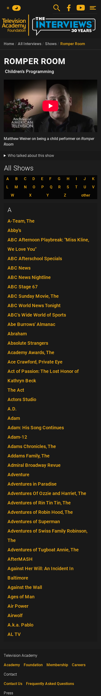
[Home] (50, 27)
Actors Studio (22, 399)
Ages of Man (21, 596)
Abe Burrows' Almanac (31, 324)
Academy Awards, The (31, 352)
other (85, 195)
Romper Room (72, 44)
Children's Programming (29, 71)
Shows (51, 44)
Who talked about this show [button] (31, 155)
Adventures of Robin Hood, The (40, 512)
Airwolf (15, 615)
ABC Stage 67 (23, 287)
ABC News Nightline (29, 277)
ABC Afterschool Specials (35, 258)
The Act (16, 390)
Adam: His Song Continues (36, 427)
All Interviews (29, 44)
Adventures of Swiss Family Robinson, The (47, 535)
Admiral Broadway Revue (34, 465)
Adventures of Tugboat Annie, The (43, 550)
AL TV (14, 634)
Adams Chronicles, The (32, 446)
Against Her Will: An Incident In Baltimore (41, 573)
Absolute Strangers (28, 343)
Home (9, 44)
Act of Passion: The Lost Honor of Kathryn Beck (43, 375)
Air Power (18, 606)
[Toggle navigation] (93, 8)
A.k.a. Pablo (20, 625)
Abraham (17, 333)
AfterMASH (20, 559)
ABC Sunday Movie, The (33, 296)
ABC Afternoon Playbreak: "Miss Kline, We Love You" (48, 244)
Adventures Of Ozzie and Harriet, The (47, 493)
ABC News (19, 268)
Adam (14, 418)
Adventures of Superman (34, 521)
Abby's (14, 230)
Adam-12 (17, 437)
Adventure (18, 474)
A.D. (12, 409)
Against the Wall (25, 587)
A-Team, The (21, 221)
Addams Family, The (29, 456)
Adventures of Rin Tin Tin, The (39, 503)
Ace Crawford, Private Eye (35, 362)
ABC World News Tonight (34, 305)
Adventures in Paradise (32, 484)
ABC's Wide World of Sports (37, 315)
